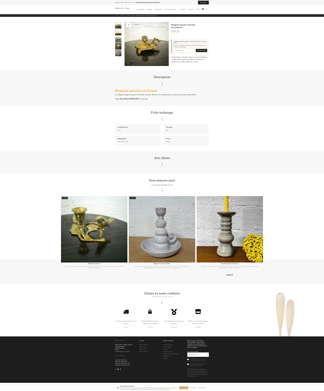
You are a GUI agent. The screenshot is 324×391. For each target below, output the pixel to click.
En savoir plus (166, 389)
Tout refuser (193, 387)
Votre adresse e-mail (192, 351)
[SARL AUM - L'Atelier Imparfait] (122, 9)
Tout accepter (184, 387)
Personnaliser (202, 387)
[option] (118, 25)
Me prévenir (201, 50)
